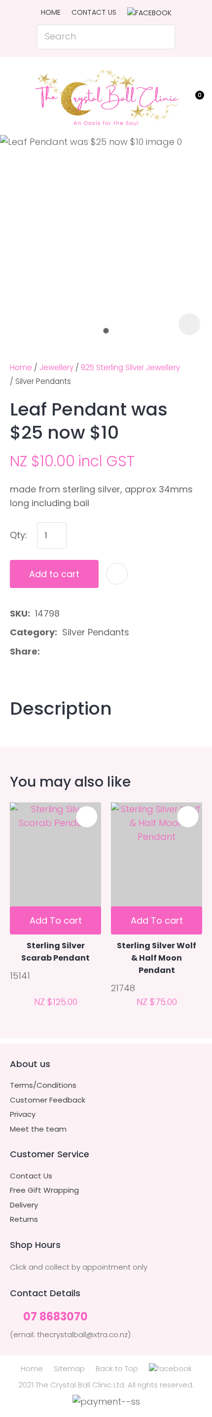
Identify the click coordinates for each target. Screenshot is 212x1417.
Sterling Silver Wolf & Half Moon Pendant (156, 958)
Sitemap (69, 1368)
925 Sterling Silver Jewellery (130, 367)
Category (32, 632)
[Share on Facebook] (46, 651)
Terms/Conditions (43, 1085)
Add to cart (54, 574)
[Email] (76, 651)
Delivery (24, 1205)
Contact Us (93, 12)
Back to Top (117, 1368)
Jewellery (56, 367)
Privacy (22, 1114)
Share (23, 651)
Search (163, 37)
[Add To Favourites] (117, 574)
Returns (24, 1219)
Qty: (18, 535)
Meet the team (38, 1129)
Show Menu (16, 94)
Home (51, 12)
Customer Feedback (47, 1100)
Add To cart (56, 920)
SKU (19, 613)
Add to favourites (87, 817)
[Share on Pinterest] (92, 652)
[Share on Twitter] (60, 651)
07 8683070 (55, 1317)
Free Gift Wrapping (44, 1190)
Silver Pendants (43, 381)
